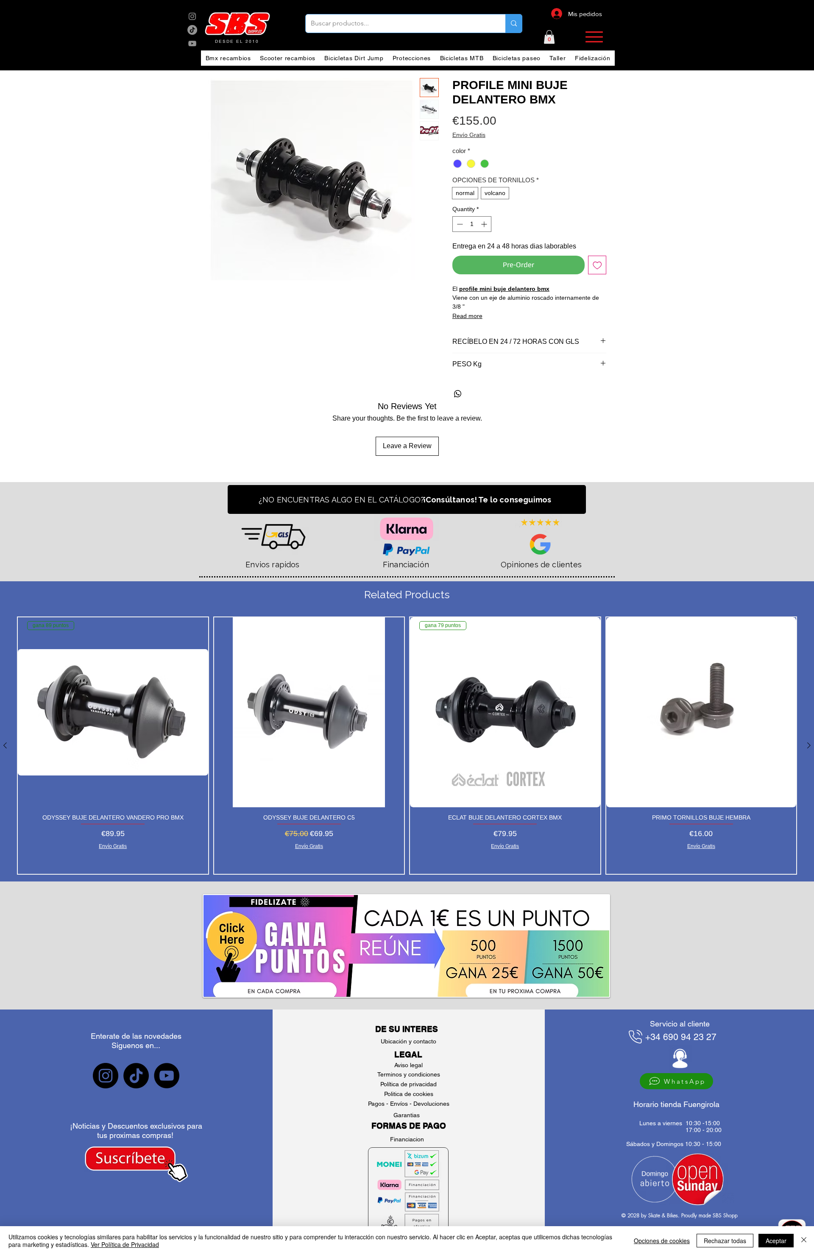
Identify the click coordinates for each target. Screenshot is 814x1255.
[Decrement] (459, 224)
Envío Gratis (468, 134)
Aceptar (776, 1240)
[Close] (804, 1240)
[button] (549, 37)
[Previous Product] (5, 745)
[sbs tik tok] (192, 30)
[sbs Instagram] (192, 16)
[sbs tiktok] (136, 1075)
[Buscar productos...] (513, 23)
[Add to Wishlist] (597, 265)
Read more (467, 315)
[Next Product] (809, 745)
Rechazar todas (725, 1240)
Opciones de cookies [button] (662, 1240)
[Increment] (484, 224)
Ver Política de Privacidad (125, 1244)
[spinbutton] (471, 224)
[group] (407, 745)
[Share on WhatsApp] (458, 394)
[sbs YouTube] (192, 43)
